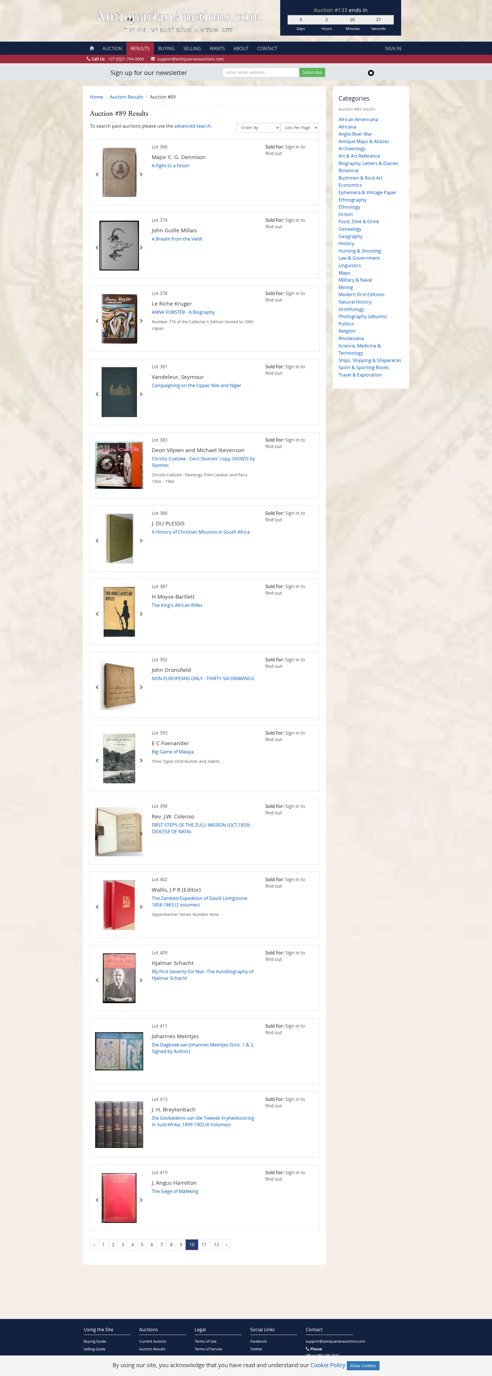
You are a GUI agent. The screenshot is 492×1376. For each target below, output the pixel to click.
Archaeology (352, 148)
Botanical (348, 170)
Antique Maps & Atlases (364, 141)
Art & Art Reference (359, 156)
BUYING (166, 48)
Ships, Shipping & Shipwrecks (370, 360)
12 (216, 1244)
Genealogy (350, 229)
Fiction (346, 214)
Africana (347, 127)
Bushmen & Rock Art (361, 178)
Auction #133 (331, 10)
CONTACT (267, 48)
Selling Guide (94, 1349)
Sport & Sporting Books (364, 367)
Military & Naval (355, 280)
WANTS (217, 48)
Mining (346, 287)
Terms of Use (205, 1341)
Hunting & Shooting (360, 251)
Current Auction (152, 1341)
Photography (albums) (363, 316)
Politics (346, 324)
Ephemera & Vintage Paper (368, 192)
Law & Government (359, 258)
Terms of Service (208, 1349)
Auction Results (126, 97)
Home (96, 97)
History (346, 243)
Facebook (258, 1341)
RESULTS (140, 48)
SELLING (192, 48)
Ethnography (352, 200)
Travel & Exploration (360, 375)
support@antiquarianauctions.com (329, 1341)
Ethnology (349, 207)
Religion (347, 331)
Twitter (256, 1349)
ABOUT (241, 48)
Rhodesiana (351, 338)
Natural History (355, 302)
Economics (350, 185)
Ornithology (351, 309)
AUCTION (112, 48)
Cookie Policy (327, 1365)
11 (204, 1244)
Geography (350, 236)
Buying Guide (95, 1341)
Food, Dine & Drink (359, 221)
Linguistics (350, 265)
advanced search (192, 126)
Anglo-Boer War (355, 134)
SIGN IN (393, 48)
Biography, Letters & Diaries (368, 163)
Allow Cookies (363, 1365)
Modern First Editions (362, 294)
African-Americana (358, 119)
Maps (344, 273)
